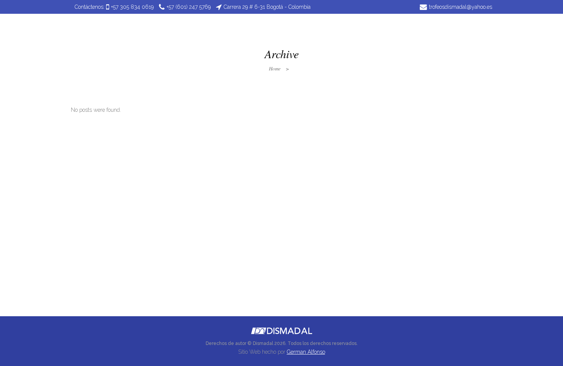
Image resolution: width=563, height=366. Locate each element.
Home (275, 68)
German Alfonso (306, 352)
